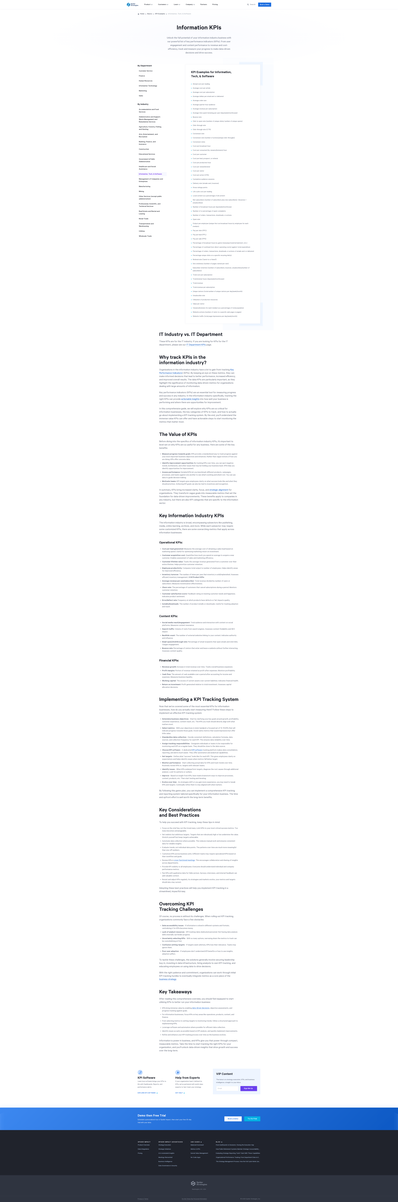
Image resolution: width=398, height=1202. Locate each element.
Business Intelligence (165, 1161)
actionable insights (190, 399)
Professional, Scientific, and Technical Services (149, 205)
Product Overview (144, 1145)
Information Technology (148, 86)
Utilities (142, 231)
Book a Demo (264, 4)
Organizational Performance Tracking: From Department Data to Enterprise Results (238, 1157)
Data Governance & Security (167, 1165)
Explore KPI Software (147, 1093)
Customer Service (145, 71)
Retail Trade (143, 219)
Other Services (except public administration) (150, 198)
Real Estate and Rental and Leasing (149, 212)
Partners (203, 4)
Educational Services (147, 154)
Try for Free (252, 1119)
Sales (141, 96)
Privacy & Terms (143, 1199)
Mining (141, 191)
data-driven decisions (200, 1008)
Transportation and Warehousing (146, 225)
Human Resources (145, 81)
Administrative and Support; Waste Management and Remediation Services (149, 119)
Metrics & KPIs (195, 1149)
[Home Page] (132, 5)
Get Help (179, 1093)
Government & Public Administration (147, 160)
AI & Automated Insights (166, 1153)
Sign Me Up (248, 1088)
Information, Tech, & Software (150, 174)
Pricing (215, 4)
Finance (142, 76)
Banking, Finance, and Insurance (147, 143)
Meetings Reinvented (165, 1157)
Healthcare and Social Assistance (147, 168)
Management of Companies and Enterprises (151, 180)
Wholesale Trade (145, 236)
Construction (144, 149)
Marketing (143, 91)
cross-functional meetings (184, 860)
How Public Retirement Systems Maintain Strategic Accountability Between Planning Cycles (238, 1149)
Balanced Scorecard (197, 1145)
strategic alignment (218, 490)
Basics (149, 14)
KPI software (197, 750)
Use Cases (195, 1142)
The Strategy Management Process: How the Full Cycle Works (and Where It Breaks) (238, 1161)
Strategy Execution (164, 1145)
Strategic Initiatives (164, 1149)
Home (142, 14)
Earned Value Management (199, 1153)
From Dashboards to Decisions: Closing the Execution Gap (235, 1145)
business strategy (167, 979)
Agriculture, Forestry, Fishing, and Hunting (150, 128)
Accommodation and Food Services (149, 111)
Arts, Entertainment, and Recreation (148, 135)
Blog (218, 1142)
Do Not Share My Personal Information (194, 1199)
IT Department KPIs (196, 345)
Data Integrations (143, 1149)
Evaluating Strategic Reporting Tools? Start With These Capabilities (238, 1153)
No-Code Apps (195, 1157)
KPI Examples (160, 14)
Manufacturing (144, 186)
